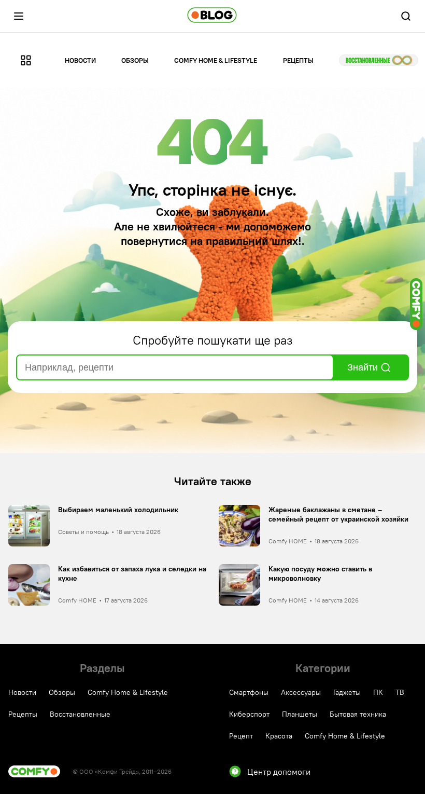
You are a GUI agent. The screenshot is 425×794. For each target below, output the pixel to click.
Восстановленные (378, 60)
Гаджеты (347, 692)
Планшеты (299, 714)
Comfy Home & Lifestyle (215, 60)
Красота (278, 736)
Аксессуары (301, 692)
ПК (378, 692)
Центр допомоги (278, 771)
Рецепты (298, 60)
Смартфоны (248, 692)
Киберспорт (249, 714)
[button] (18, 16)
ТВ (399, 692)
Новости (80, 60)
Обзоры (135, 60)
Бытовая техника (358, 714)
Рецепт (241, 736)
